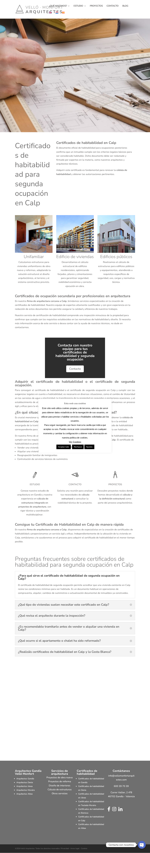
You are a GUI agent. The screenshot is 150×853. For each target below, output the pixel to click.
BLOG (125, 6)
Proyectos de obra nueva (59, 777)
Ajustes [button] (89, 447)
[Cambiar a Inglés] (50, 15)
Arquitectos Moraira (25, 790)
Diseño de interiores (59, 785)
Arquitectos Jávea (24, 786)
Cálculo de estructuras (60, 789)
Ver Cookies (75, 442)
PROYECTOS (96, 6)
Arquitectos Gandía (25, 778)
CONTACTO (112, 6)
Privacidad (65, 848)
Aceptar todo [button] (63, 447)
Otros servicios (60, 793)
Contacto (75, 369)
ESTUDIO (78, 6)
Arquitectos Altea (24, 793)
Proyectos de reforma (59, 781)
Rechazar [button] (78, 447)
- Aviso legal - (75, 848)
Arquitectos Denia (24, 782)
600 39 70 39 (121, 786)
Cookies (84, 848)
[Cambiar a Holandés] (57, 15)
